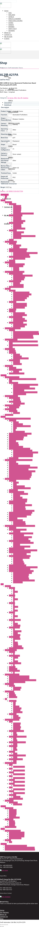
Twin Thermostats (14, 360)
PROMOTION (5, 195)
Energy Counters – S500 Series (18, 469)
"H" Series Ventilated (11, 340)
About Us (3, 914)
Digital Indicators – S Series (17, 565)
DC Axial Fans (17, 219)
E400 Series (13, 814)
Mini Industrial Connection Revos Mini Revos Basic (22, 380)
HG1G (11, 765)
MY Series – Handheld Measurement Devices (23, 550)
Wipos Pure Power (19, 403)
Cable (15, 428)
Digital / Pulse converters (21, 575)
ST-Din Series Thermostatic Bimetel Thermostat (20, 848)
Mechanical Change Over (21, 358)
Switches (25, 98)
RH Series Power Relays (16, 731)
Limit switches (9, 808)
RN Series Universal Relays (17, 742)
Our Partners (4, 912)
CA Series (12, 821)
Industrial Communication (12, 405)
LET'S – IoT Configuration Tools (23, 454)
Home (2, 910)
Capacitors (16, 247)
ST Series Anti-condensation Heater (16, 846)
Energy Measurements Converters (19, 466)
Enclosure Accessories (16, 274)
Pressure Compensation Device (23, 276)
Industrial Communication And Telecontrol (18, 419)
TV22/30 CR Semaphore (16, 836)
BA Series (12, 686)
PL (14, 594)
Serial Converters (18, 535)
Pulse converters (18, 562)
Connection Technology (12, 377)
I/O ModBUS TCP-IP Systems (18, 501)
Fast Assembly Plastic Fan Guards (23, 213)
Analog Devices (18, 560)
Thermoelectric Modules (16, 373)
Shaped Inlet (17, 245)
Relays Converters (18, 563)
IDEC (15, 98)
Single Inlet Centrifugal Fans (18, 251)
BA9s (10, 842)
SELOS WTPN (9, 415)
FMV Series (12, 816)
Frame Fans (8, 202)
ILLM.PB (15, 607)
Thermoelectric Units (15, 370)
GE (5, 198)
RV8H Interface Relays (16, 759)
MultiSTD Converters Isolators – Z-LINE (21, 571)
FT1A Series (13, 714)
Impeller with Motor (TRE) (21, 255)
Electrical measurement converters (24, 580)
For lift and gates (14, 817)
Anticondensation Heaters (13, 328)
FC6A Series (12, 701)
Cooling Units (9, 366)
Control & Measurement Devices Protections (23, 544)
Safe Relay (16, 413)
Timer (11, 722)
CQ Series (12, 823)
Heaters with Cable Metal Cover (23, 336)
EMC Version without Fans (21, 296)
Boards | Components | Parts (22, 426)
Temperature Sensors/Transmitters (20, 552)
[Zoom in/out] (1, 924)
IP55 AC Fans (17, 234)
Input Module (17, 708)
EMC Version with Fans (20, 306)
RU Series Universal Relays (17, 755)
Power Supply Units (15, 402)
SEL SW (15, 610)
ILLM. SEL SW (17, 631)
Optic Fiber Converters (16, 447)
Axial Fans (12, 260)
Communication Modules (16, 492)
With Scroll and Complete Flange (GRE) (25, 253)
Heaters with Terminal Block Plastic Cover (26, 334)
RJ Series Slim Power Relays (18, 737)
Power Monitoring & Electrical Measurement (18, 460)
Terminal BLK (17, 688)
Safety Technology (10, 409)
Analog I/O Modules (19, 509)
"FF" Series (12, 291)
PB (14, 590)
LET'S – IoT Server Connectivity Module (25, 452)
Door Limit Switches (15, 281)
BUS (14, 430)
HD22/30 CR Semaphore (16, 834)
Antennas (16, 422)
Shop (1, 919)
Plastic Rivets (17, 210)
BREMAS (3, 806)
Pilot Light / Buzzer (11, 650)
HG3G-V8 (12, 780)
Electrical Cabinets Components (14, 272)
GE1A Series (17, 723)
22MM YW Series (14, 637)
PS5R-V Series (17, 804)
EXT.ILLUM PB (17, 646)
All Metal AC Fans (18, 232)
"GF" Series (12, 311)
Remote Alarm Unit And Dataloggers (20, 434)
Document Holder (18, 279)
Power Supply (9, 801)
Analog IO (16, 706)
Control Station (9, 691)
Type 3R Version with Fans (21, 292)
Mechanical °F (17, 356)
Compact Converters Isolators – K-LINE (21, 533)
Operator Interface (11, 763)
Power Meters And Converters (22, 505)
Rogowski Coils (13, 464)
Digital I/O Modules (19, 507)
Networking (12, 441)
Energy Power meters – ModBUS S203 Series (23, 567)
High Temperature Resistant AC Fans (24, 236)
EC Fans (11, 240)
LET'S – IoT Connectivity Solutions (19, 449)
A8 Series (12, 612)
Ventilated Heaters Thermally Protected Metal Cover (23, 342)
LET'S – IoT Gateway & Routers (23, 456)
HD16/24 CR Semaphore (16, 833)
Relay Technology (14, 398)
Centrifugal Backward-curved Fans (19, 257)
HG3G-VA (12, 784)
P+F (6, 196)
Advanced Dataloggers (16, 439)
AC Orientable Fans (19, 277)
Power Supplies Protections (21, 547)
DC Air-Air (16, 371)
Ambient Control (10, 349)
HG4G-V (11, 791)
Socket (15, 735)
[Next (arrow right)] (3, 926)
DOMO (3, 829)
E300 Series (13, 812)
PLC (6, 699)
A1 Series (12, 588)
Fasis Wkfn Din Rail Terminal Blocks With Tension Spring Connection (25, 386)
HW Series (12, 667)
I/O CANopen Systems (16, 520)
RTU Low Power (14, 445)
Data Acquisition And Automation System (17, 479)
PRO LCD (16, 716)
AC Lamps (16, 268)
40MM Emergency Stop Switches (19, 676)
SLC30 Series (13, 669)
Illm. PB (20, 98)
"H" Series (12, 330)
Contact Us (4, 917)
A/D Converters (18, 582)
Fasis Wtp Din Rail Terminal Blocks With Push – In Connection (25, 393)
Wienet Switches (14, 407)
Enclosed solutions (10, 827)
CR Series (12, 825)
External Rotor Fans (11, 242)
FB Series (12, 693)
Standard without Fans (20, 298)
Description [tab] (8, 103)
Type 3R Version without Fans (22, 294)
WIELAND (3, 375)
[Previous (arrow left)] (1, 926)
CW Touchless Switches (16, 648)
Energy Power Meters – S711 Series (20, 475)
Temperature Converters (20, 539)
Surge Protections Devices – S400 (19, 541)
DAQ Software (13, 490)
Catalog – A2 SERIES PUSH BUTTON (11, 191)
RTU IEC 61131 (13, 458)
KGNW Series (13, 697)
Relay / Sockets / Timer (12, 720)
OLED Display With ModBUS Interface (20, 513)
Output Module (17, 712)
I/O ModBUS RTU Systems (17, 503)
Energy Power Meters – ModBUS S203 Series (23, 467)
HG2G (11, 769)
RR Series (12, 752)
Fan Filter (8, 289)
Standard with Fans (19, 300)
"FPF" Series (12, 302)
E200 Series (13, 810)
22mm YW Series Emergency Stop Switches (22, 680)
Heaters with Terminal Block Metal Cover (26, 332)
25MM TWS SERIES (15, 663)
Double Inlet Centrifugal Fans (18, 249)
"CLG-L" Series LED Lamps (17, 264)
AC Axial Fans (17, 217)
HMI (14, 705)
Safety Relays (13, 411)
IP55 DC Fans (17, 238)
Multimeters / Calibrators (16, 548)
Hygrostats (12, 351)
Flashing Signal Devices (16, 287)
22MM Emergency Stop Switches (19, 678)
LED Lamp (8, 840)
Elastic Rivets (17, 206)
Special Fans (13, 230)
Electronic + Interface (11, 396)
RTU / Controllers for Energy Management (22, 471)
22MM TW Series (14, 627)
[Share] (5, 924)
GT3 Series (16, 725)
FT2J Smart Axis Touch (16, 799)
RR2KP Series (13, 746)
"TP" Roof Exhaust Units (16, 323)
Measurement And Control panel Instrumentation (20, 526)
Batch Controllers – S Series (18, 530)
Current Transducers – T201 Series (20, 477)
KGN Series (12, 695)
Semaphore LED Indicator (13, 831)
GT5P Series (17, 727)
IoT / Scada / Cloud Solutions (18, 435)
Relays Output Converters (21, 578)
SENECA (3, 417)
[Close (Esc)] (7, 924)
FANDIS (3, 200)
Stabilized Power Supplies (21, 558)
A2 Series (10, 98)
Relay (15, 733)
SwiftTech (4, 844)
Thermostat (12, 353)
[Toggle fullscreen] (3, 924)
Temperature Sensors (20, 554)
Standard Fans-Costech (16, 223)
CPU (14, 703)
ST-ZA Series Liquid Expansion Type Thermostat (20, 849)
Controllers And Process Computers (20, 515)
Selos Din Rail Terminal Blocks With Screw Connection (24, 389)
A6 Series (12, 603)
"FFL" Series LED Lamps (16, 266)
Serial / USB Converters (16, 437)
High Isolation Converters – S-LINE (20, 556)
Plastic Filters (17, 208)
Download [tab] (7, 105)
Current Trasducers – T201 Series (19, 569)
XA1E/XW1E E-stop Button (17, 682)
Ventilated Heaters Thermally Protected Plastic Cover (23, 346)
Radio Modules (13, 443)
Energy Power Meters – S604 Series (20, 473)
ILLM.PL (15, 661)
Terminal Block (13, 383)
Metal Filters (17, 212)
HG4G (11, 787)
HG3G (11, 776)
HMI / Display (13, 518)
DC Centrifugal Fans (19, 221)
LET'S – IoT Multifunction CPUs (22, 451)
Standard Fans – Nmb (15, 215)
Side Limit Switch (18, 285)
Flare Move (16, 400)
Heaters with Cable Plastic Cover (23, 338)
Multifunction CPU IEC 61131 (18, 516)
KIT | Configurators (19, 432)
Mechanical (16, 283)
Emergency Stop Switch (12, 674)
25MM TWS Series (15, 620)
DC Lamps (16, 270)
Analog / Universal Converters (22, 537)
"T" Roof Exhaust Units (15, 317)
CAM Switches (9, 819)
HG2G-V (11, 772)
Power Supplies (18, 424)
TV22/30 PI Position (15, 838)
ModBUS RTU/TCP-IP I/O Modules (23, 511)
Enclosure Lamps (10, 262)
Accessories (12, 204)
